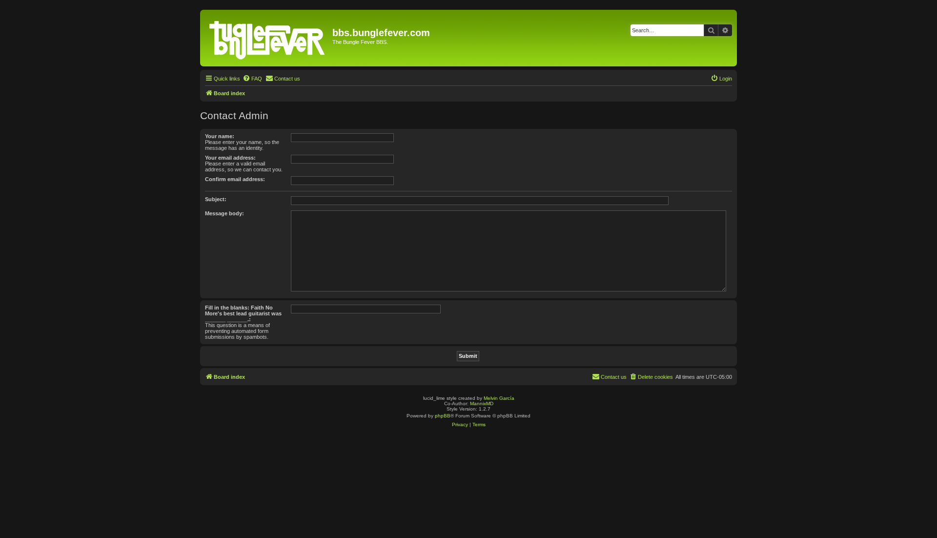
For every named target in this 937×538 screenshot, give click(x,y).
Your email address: (230, 158)
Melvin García (499, 398)
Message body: (224, 213)
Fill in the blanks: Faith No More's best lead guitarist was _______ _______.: (243, 313)
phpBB (442, 415)
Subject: (215, 199)
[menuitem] (252, 78)
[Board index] (267, 38)
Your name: (219, 136)
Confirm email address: (235, 179)
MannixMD (481, 403)
